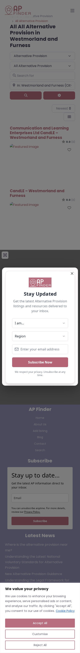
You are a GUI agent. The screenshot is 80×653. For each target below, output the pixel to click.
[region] (40, 618)
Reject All (40, 645)
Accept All (40, 623)
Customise (40, 634)
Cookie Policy (65, 611)
